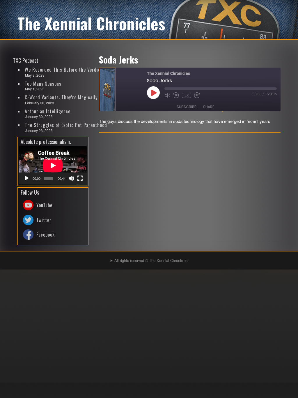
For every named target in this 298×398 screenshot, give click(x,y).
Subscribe (186, 106)
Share (208, 106)
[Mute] (71, 178)
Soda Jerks (118, 59)
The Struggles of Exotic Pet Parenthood (66, 124)
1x (187, 95)
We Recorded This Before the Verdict (63, 69)
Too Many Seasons (43, 83)
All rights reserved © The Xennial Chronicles (150, 260)
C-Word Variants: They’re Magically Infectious (68, 97)
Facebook (45, 234)
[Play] (27, 178)
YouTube (44, 205)
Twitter (44, 219)
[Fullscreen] (80, 178)
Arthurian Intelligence (47, 111)
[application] (53, 165)
